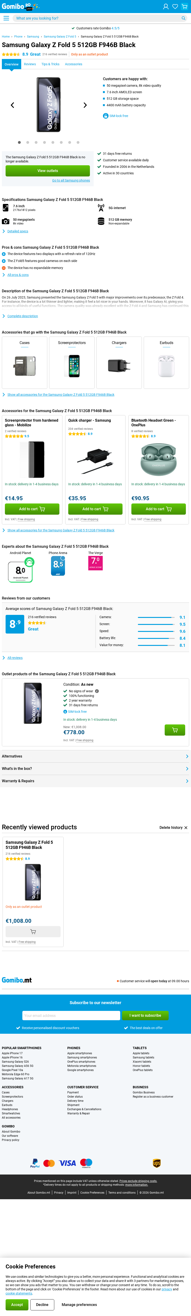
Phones (73, 1048)
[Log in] (166, 6)
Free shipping (26, 519)
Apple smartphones (79, 1053)
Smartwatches (11, 1113)
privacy (167, 1289)
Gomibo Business (144, 1092)
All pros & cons (18, 275)
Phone (18, 36)
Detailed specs (17, 231)
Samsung (33, 36)
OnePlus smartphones (81, 1061)
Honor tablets (141, 1066)
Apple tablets (141, 1053)
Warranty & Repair (78, 1113)
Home (6, 36)
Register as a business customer (153, 1096)
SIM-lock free (118, 116)
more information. (136, 1184)
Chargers (7, 1100)
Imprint (71, 1192)
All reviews (15, 658)
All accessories (11, 1117)
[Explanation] (97, 691)
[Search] (183, 18)
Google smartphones (80, 1070)
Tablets (140, 1048)
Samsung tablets (143, 1057)
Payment (73, 1092)
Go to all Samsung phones (71, 180)
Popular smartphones (21, 1048)
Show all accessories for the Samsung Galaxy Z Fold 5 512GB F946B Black (60, 394)
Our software (10, 1135)
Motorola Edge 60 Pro (15, 1074)
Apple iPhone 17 (12, 1053)
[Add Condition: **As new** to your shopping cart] (175, 730)
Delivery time (75, 1100)
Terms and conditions (122, 1192)
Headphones (10, 1109)
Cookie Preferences (92, 1192)
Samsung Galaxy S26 (15, 1061)
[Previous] (12, 105)
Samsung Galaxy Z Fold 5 (60, 36)
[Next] (84, 105)
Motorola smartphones (81, 1066)
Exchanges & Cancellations (84, 1109)
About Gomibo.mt (38, 1192)
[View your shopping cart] (184, 6)
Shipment (73, 1105)
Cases (6, 1092)
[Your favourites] (175, 6)
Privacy (58, 1192)
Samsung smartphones (82, 1057)
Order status (75, 1096)
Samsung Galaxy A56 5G (17, 1066)
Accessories (13, 1087)
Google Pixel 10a (12, 1070)
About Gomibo (11, 1131)
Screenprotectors (12, 1096)
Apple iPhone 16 (12, 1057)
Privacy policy (10, 1140)
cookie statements (19, 1293)
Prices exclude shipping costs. (138, 1181)
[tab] (19, 142)
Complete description (22, 316)
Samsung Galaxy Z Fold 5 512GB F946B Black (110, 36)
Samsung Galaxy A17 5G (17, 1078)
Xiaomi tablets (142, 1061)
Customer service (83, 1087)
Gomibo (8, 1126)
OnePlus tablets (143, 1070)
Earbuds (7, 1105)
